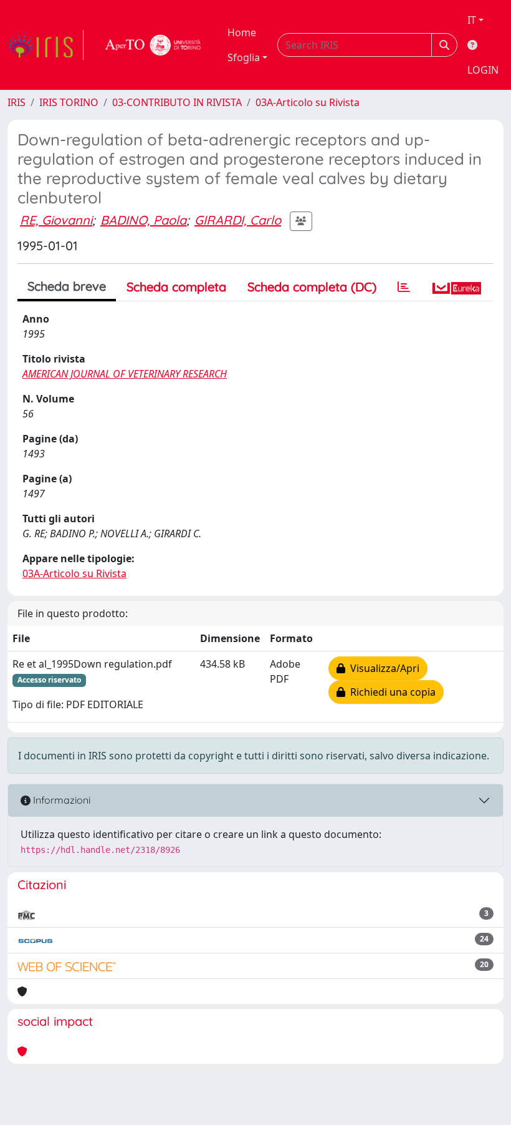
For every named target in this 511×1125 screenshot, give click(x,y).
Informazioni (60, 800)
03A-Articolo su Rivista (308, 102)
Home (241, 32)
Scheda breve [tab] (66, 286)
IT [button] (471, 20)
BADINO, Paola (143, 220)
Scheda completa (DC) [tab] (311, 287)
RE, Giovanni (56, 220)
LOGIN (483, 70)
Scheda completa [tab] (176, 287)
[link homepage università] (153, 45)
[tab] (404, 287)
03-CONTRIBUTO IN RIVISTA (177, 102)
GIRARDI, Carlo (237, 220)
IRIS (16, 102)
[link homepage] (45, 45)
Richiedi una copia (390, 692)
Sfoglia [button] (243, 57)
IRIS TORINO (68, 102)
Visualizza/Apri (382, 668)
